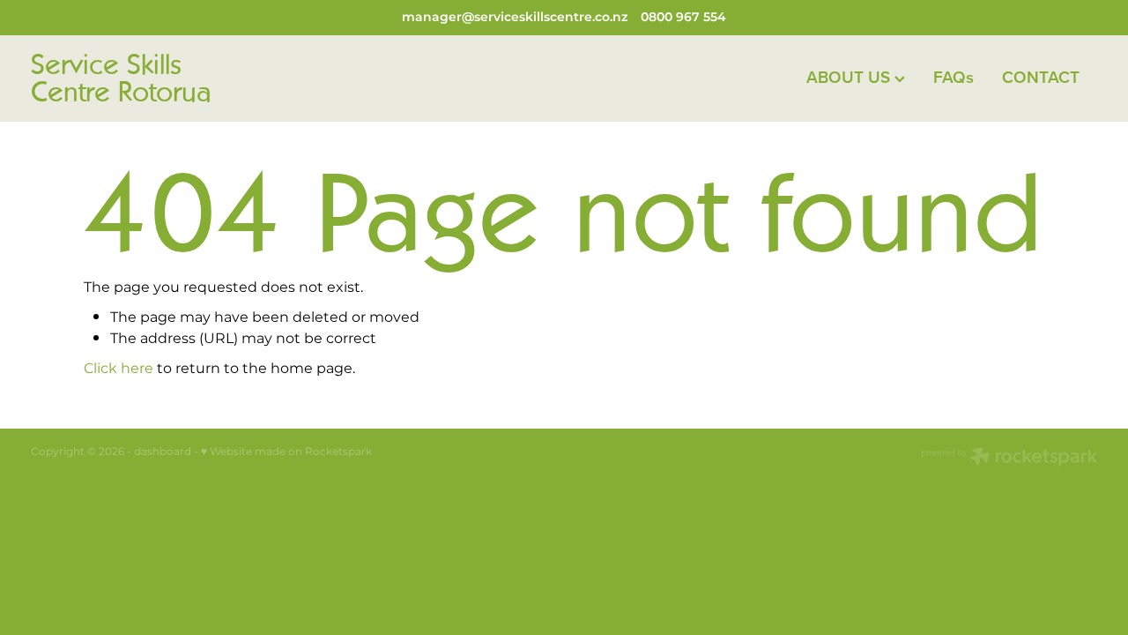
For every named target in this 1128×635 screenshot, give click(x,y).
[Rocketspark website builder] (1009, 458)
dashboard (162, 452)
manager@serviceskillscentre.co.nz (514, 17)
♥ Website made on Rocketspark (286, 452)
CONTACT (1041, 76)
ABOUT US (850, 76)
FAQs (953, 76)
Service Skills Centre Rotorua (121, 78)
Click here (118, 368)
